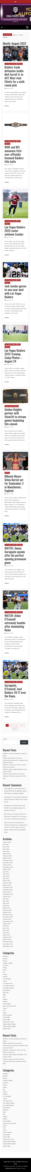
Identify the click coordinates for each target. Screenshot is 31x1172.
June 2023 (6, 928)
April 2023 (6, 932)
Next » (15, 729)
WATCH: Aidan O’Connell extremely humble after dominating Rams (15, 622)
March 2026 (6, 853)
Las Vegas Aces (7, 983)
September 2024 (8, 894)
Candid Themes (20, 1168)
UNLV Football (7, 1015)
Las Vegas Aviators (8, 986)
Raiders (20, 64)
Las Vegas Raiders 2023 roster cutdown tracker (15, 230)
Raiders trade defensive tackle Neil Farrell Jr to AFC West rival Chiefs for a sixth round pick (15, 76)
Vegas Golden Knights (11, 406)
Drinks (5, 970)
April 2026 (6, 851)
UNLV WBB (6, 1019)
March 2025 (6, 880)
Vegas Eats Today (8, 1022)
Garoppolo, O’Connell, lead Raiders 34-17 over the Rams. (15, 690)
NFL (19, 141)
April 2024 (6, 905)
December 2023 (8, 914)
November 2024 (8, 890)
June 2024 (6, 901)
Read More (7, 106)
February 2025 (7, 883)
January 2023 (7, 939)
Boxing (7, 473)
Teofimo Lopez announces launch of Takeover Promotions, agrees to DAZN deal (14, 776)
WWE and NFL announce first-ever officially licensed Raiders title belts (14, 154)
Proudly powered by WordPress (13, 1166)
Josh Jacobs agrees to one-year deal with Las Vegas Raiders (15, 291)
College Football (7, 963)
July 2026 (6, 844)
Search (5, 739)
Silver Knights (7, 1004)
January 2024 (7, 912)
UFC (4, 1010)
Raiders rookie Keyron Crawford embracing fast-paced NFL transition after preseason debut (15, 760)
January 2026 (7, 858)
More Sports (6, 990)
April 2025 (6, 878)
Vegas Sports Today (15, 15)
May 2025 (6, 876)
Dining (5, 967)
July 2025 (6, 871)
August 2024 (7, 896)
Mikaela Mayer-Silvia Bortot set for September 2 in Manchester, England (14, 483)
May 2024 (6, 903)
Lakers (5, 981)
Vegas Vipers (7, 1028)
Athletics (5, 956)
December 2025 (8, 860)
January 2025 (7, 885)
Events (5, 974)
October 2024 (7, 892)
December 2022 (8, 941)
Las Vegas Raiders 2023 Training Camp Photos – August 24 (15, 355)
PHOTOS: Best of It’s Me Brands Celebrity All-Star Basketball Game (14, 829)
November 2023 (8, 917)
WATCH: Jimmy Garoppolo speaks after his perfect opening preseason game (15, 555)
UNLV (4, 1013)
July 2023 (6, 926)
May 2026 (6, 849)
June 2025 (6, 874)
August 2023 (7, 923)
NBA (4, 995)
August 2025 (7, 869)
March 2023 (6, 935)
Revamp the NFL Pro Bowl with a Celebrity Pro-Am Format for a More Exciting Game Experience (15, 816)
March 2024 (6, 908)
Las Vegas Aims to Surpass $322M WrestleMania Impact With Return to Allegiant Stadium (15, 791)
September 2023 (8, 921)
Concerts (5, 965)
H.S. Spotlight (7, 979)
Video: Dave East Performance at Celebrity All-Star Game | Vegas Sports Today (15, 825)
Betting (5, 958)
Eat (4, 972)
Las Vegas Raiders (10, 64)
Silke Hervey (8, 814)
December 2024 (8, 887)
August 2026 (7, 842)
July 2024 (6, 899)
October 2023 (7, 919)
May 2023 (6, 930)
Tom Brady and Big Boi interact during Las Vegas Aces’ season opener (15, 799)
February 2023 (7, 937)
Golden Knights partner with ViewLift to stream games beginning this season (15, 416)
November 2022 (8, 944)
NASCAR (6, 992)
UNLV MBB (6, 1017)
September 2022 (8, 946)
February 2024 (7, 910)
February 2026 (7, 856)
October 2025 (7, 865)
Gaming (5, 976)
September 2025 (8, 867)
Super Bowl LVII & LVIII (9, 1006)
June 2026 (6, 847)
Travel (5, 1008)
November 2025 (8, 862)
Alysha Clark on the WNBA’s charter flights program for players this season (14, 808)
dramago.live (8, 797)
